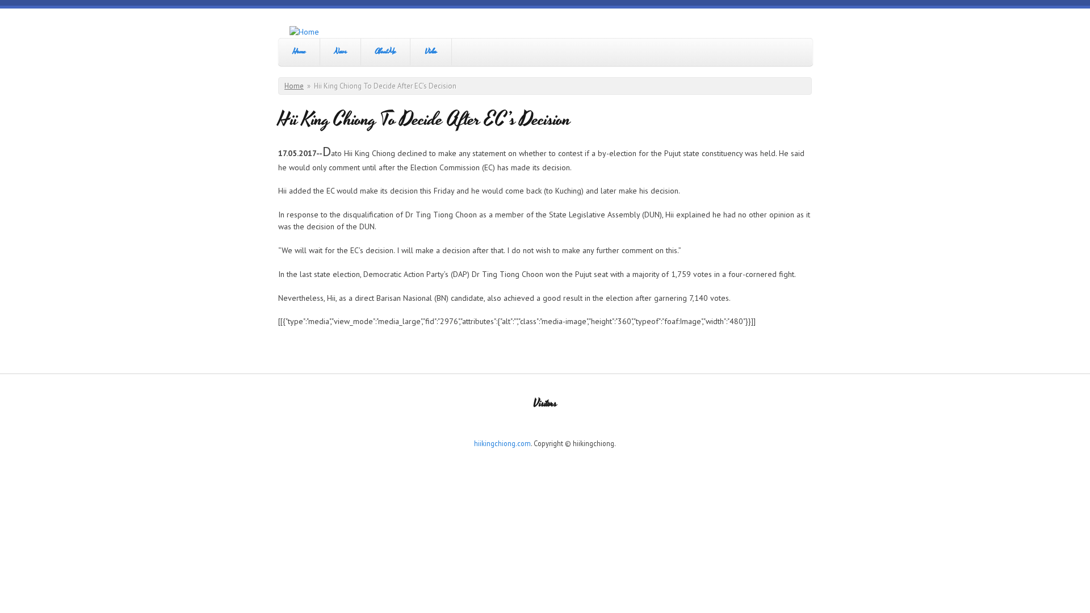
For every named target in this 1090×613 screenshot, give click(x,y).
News (340, 51)
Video (431, 51)
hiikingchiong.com (502, 443)
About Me (385, 51)
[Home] (304, 32)
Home (299, 51)
